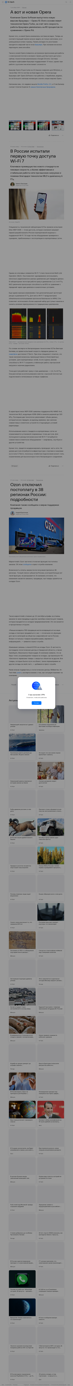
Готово (36, 703)
